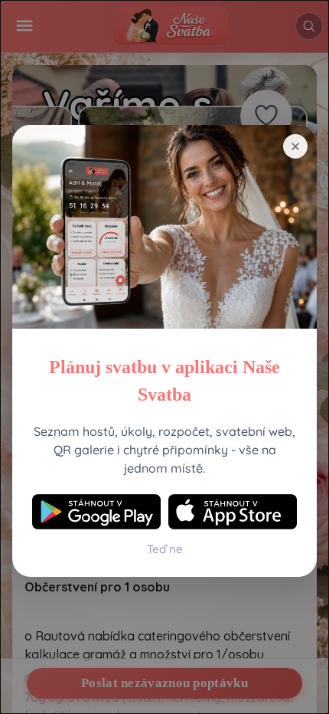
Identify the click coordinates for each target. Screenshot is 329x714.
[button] (295, 146)
